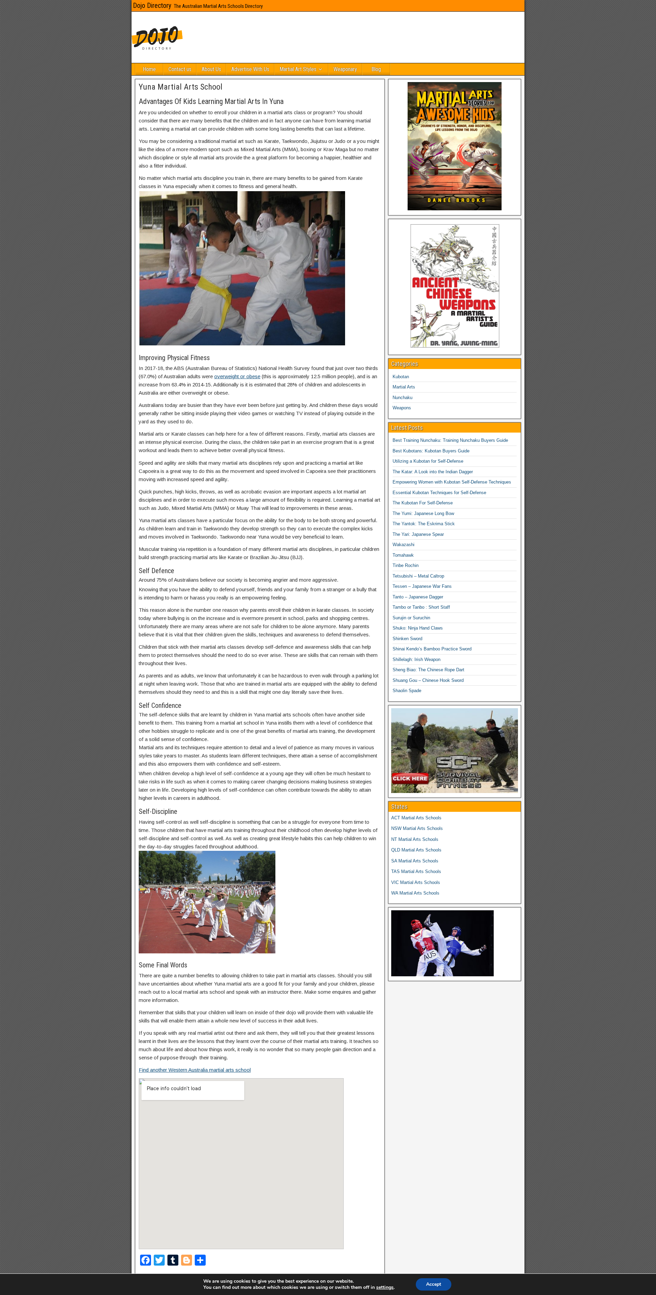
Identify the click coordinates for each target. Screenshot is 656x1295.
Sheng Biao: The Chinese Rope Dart (428, 669)
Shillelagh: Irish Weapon (416, 659)
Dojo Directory (152, 5)
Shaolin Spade (407, 690)
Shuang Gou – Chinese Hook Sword (428, 680)
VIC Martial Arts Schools (415, 882)
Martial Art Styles (297, 69)
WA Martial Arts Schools (415, 893)
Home (149, 69)
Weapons (402, 407)
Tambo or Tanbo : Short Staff (421, 607)
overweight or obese (237, 376)
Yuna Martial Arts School (180, 87)
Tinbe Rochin (406, 565)
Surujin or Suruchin (411, 617)
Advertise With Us (250, 69)
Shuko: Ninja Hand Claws (418, 628)
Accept (433, 1284)
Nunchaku (402, 397)
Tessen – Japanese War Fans (422, 586)
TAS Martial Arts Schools (416, 871)
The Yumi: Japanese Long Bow (423, 513)
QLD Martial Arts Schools (416, 850)
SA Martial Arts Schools (414, 860)
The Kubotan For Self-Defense (423, 502)
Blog (376, 69)
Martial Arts (404, 386)
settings (385, 1287)
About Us (211, 69)
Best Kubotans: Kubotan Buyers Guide (431, 450)
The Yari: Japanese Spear (418, 534)
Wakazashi (403, 544)
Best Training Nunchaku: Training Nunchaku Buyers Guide (450, 440)
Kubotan (401, 376)
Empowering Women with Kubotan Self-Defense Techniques (452, 482)
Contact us (179, 69)
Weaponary (345, 69)
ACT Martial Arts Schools (416, 817)
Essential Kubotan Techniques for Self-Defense (439, 492)
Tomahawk (403, 555)
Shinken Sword (407, 638)
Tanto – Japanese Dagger (418, 596)
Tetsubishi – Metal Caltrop (418, 576)
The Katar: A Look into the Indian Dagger (433, 471)
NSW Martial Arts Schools (417, 828)
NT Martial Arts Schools (414, 839)
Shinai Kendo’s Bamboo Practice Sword (432, 648)
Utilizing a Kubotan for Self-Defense (428, 461)
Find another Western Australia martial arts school (195, 1070)
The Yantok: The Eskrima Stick (424, 523)
